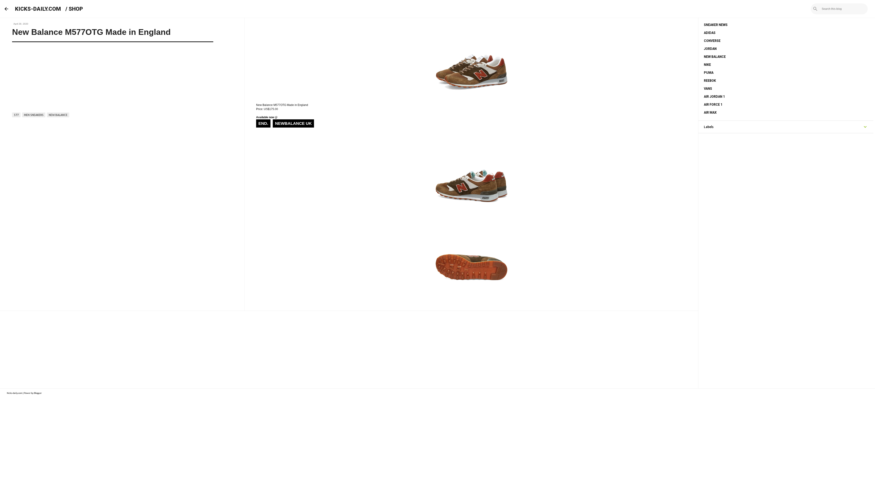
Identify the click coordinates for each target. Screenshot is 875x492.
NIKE (707, 65)
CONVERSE (712, 41)
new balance (58, 114)
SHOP (76, 9)
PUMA (708, 72)
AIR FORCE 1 (713, 104)
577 (16, 114)
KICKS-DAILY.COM (38, 9)
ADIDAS (709, 33)
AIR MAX (710, 112)
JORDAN (710, 49)
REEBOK (710, 80)
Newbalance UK (293, 123)
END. (263, 123)
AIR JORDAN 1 (714, 96)
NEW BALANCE (715, 57)
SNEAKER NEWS (716, 25)
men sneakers (34, 114)
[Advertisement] (349, 350)
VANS (708, 88)
